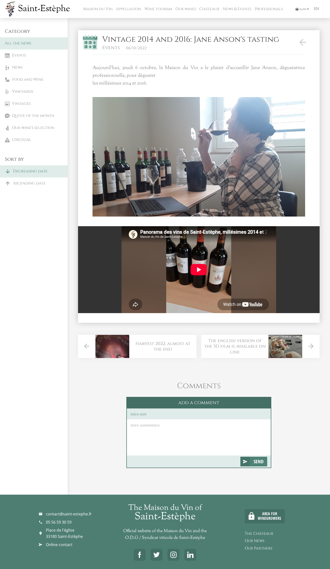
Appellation (128, 9)
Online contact (59, 544)
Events (111, 47)
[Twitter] (157, 555)
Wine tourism (157, 9)
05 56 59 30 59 (59, 522)
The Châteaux (259, 533)
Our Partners (258, 548)
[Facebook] (140, 555)
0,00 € (302, 9)
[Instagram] (173, 555)
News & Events (236, 9)
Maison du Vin (97, 9)
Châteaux (208, 9)
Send (259, 461)
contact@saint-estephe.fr (69, 514)
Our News (254, 540)
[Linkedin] (190, 555)
